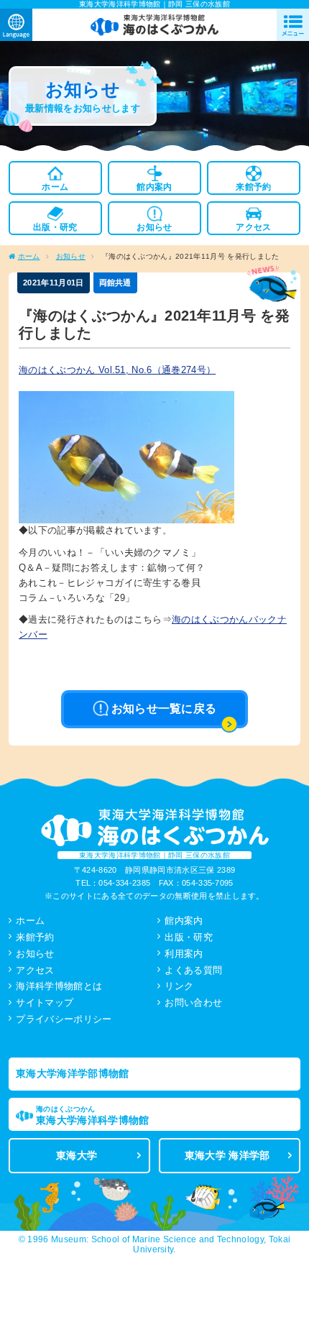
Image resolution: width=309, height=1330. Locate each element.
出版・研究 (189, 937)
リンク (179, 986)
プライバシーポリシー (63, 1019)
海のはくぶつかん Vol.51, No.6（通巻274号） (117, 369)
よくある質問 (193, 970)
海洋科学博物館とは (59, 986)
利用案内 (184, 953)
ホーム (29, 256)
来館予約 (35, 937)
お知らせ (71, 256)
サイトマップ (44, 1002)
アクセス (35, 970)
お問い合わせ (193, 1002)
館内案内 (184, 920)
